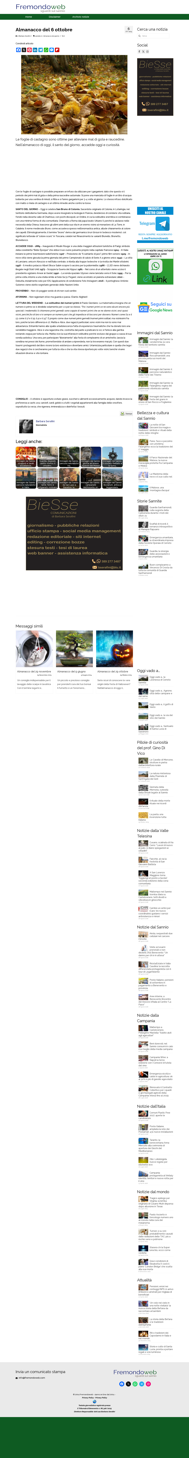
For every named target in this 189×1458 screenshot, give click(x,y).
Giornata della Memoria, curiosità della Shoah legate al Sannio (153, 790)
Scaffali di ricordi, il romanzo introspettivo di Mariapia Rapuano (155, 527)
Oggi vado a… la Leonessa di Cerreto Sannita (154, 680)
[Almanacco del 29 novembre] (34, 648)
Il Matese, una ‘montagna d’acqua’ (159, 489)
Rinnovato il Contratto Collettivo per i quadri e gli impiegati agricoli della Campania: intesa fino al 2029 (155, 1091)
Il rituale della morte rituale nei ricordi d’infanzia (154, 803)
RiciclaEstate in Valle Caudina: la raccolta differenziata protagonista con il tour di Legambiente (154, 967)
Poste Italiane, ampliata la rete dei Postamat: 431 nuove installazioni (155, 1129)
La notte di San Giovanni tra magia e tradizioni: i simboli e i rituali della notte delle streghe (155, 428)
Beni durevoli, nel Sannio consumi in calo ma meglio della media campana (155, 1046)
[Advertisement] (74, 169)
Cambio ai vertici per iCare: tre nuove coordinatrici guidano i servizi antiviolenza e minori (154, 912)
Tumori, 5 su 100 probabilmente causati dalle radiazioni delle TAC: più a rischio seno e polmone (155, 1235)
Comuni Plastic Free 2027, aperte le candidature (154, 1115)
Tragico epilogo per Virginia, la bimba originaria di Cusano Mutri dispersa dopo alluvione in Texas (155, 1202)
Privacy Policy (88, 1398)
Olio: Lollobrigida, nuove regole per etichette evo (152, 1162)
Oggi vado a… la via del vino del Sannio (161, 716)
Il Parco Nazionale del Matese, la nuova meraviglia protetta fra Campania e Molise (155, 461)
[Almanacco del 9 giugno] (74, 648)
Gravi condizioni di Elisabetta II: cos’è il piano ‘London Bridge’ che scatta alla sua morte (155, 1265)
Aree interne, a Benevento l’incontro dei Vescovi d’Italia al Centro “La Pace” (154, 1000)
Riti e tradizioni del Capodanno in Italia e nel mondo (154, 1336)
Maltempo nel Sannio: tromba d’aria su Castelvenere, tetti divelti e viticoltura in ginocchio (155, 895)
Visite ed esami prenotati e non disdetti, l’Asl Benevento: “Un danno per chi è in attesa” (153, 951)
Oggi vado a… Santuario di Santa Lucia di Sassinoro (155, 729)
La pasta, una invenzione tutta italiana (152, 817)
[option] (34, 663)
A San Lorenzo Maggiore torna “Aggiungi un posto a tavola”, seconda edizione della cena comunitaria (153, 878)
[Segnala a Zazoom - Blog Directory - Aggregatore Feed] (94, 1401)
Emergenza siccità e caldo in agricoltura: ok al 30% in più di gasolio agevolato (155, 1076)
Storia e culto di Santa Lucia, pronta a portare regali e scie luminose (155, 1349)
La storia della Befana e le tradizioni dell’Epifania (155, 1322)
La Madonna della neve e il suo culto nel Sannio (155, 477)
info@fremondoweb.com (31, 1378)
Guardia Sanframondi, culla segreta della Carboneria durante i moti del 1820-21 (155, 511)
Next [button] (130, 665)
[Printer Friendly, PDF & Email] (126, 413)
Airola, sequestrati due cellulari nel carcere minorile (155, 936)
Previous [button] (18, 665)
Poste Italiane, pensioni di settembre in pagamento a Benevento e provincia (155, 984)
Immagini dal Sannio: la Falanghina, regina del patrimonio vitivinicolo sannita (155, 386)
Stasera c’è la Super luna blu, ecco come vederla (154, 1250)
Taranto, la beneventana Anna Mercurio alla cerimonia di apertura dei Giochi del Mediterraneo (153, 1145)
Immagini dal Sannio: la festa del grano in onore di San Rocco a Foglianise (155, 399)
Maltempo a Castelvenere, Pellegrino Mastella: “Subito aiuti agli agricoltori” (154, 1031)
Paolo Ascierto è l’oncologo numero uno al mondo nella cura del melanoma (155, 1218)
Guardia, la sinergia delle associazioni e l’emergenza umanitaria (154, 554)
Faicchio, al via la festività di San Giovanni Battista (152, 862)
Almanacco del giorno (51, 36)
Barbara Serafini (25, 36)
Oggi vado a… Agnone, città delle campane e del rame (155, 693)
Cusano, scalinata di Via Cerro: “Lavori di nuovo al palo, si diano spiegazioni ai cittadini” (155, 846)
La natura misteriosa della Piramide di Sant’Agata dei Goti (154, 776)
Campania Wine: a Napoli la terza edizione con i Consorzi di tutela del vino (154, 1061)
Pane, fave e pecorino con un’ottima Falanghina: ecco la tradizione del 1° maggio (155, 445)
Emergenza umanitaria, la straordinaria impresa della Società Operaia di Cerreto (155, 540)
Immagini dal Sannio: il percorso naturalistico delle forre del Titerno (155, 372)
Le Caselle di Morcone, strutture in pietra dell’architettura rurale (155, 762)
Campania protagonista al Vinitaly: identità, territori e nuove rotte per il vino (155, 1177)
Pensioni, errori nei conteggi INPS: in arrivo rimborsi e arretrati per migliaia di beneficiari (155, 1290)
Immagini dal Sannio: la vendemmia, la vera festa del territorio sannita (155, 342)
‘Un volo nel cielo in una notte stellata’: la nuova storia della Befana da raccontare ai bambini (154, 1307)
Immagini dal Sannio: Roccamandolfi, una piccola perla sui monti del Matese (154, 357)
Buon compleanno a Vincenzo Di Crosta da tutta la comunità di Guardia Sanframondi (155, 568)
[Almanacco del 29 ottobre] (114, 648)
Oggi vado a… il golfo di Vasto (161, 705)
